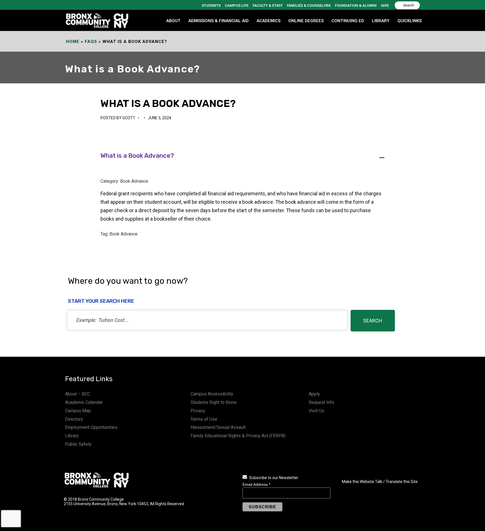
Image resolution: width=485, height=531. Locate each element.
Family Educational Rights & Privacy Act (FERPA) (238, 435)
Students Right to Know (214, 402)
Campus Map (78, 410)
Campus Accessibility (212, 394)
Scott (128, 118)
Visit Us (316, 410)
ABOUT (173, 20)
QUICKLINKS (409, 20)
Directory (74, 419)
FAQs (91, 41)
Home (72, 41)
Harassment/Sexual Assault (218, 427)
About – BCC (77, 394)
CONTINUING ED (347, 20)
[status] (207, 320)
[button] (242, 156)
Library (72, 435)
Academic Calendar (84, 402)
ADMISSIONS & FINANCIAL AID (218, 20)
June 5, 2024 (159, 118)
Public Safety (78, 444)
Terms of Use (204, 419)
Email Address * (256, 484)
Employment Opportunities (91, 427)
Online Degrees (306, 20)
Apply (314, 394)
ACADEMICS (268, 20)
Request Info (321, 402)
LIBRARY (381, 20)
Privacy (198, 410)
